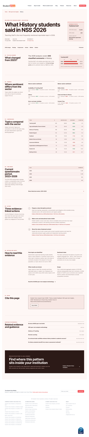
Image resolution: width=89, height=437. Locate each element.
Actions (26, 47)
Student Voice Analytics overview (53, 403)
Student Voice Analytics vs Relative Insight (14, 406)
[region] (56, 136)
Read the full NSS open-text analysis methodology (42, 281)
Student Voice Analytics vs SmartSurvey (13, 422)
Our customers (69, 405)
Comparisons (20, 47)
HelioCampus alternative (30, 418)
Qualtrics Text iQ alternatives (31, 403)
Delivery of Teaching (33, 331)
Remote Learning (32, 334)
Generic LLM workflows (30, 411)
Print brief (81, 47)
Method (31, 47)
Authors (67, 411)
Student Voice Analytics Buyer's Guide (54, 409)
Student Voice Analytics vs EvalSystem (13, 424)
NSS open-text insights (14, 11)
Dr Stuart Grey (30, 40)
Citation (36, 47)
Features (47, 405)
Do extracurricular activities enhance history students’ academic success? (47, 338)
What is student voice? (48, 5)
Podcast (62, 5)
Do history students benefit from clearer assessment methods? (44, 342)
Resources (68, 5)
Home (6, 11)
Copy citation (34, 305)
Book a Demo (83, 5)
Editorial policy (69, 409)
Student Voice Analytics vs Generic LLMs (13, 413)
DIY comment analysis (30, 412)
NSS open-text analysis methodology (37, 327)
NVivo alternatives (29, 407)
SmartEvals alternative (30, 414)
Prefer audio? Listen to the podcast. (40, 392)
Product (29, 5)
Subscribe (81, 391)
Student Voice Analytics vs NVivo (12, 411)
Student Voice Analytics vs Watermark (13, 419)
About (75, 5)
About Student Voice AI (71, 403)
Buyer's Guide (37, 5)
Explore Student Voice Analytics (71, 366)
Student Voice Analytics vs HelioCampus (13, 420)
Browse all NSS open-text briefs (36, 323)
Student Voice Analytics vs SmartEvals (13, 417)
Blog (57, 5)
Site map (68, 412)
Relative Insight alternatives (31, 409)
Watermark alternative (30, 416)
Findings (14, 47)
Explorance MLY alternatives (31, 405)
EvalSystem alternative (30, 421)
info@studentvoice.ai (70, 414)
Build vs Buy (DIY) (9, 415)
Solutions (47, 407)
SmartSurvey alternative (30, 420)
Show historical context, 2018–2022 (37, 191)
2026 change (8, 47)
